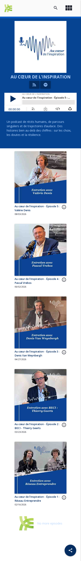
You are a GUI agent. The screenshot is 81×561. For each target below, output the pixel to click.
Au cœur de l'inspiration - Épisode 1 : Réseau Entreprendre (37, 498)
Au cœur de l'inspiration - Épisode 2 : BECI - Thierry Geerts (37, 426)
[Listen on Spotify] (45, 84)
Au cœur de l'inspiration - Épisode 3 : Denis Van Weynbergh (37, 353)
